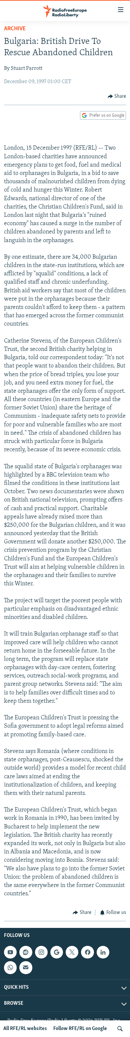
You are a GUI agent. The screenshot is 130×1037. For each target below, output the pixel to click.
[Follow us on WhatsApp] (10, 967)
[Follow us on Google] (56, 952)
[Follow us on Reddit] (25, 952)
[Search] (120, 1028)
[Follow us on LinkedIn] (103, 952)
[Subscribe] (25, 967)
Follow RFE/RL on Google (80, 1028)
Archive (15, 29)
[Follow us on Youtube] (10, 952)
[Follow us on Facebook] (87, 952)
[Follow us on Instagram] (41, 952)
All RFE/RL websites (25, 1028)
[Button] (117, 96)
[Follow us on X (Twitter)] (72, 952)
